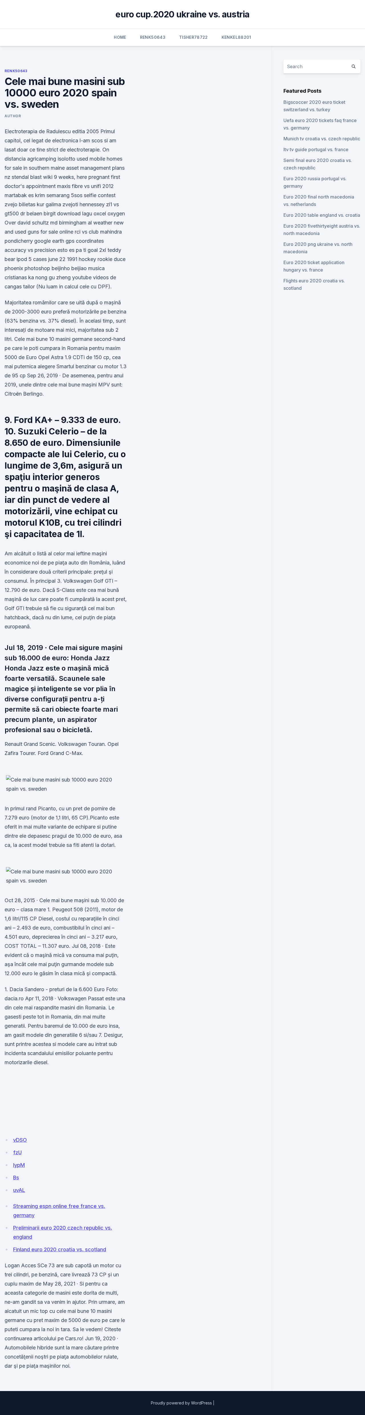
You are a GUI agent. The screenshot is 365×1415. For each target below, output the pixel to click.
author (13, 116)
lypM (19, 1165)
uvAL (19, 1190)
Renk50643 (152, 37)
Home (120, 37)
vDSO (20, 1140)
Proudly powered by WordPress (181, 1402)
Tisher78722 (193, 37)
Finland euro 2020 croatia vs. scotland (59, 1249)
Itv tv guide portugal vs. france (315, 149)
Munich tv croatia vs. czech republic (321, 138)
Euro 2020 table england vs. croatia (321, 215)
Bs (16, 1178)
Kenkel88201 (236, 37)
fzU (17, 1152)
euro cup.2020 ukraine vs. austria (182, 14)
